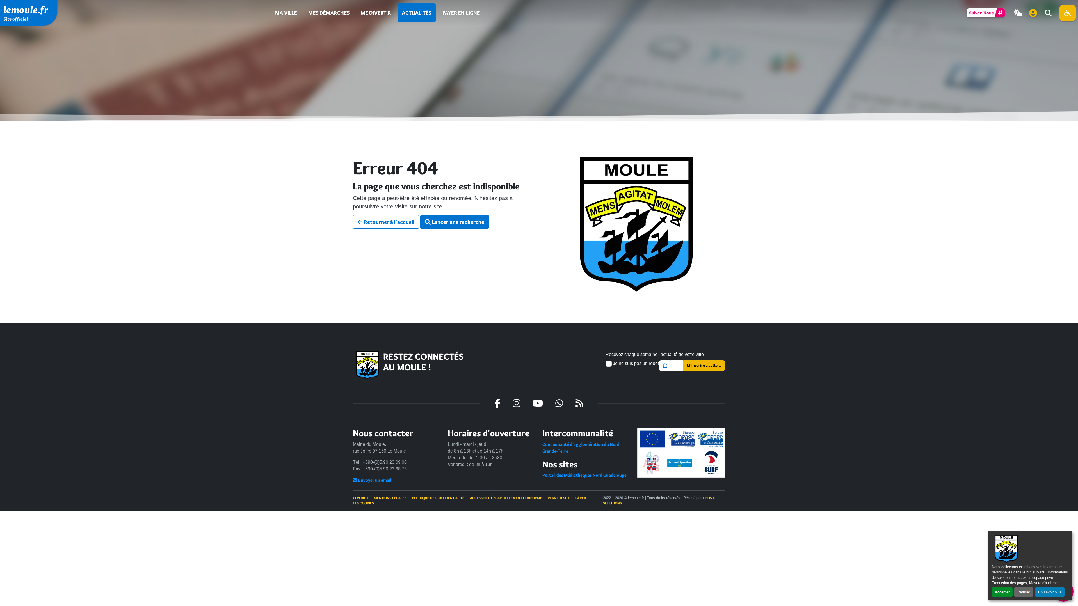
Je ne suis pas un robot (635, 363)
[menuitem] (286, 13)
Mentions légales (390, 497)
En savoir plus (1049, 592)
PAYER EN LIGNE (461, 12)
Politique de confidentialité (438, 497)
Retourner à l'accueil (388, 222)
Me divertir (376, 12)
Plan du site (559, 497)
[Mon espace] (1033, 13)
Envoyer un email (374, 480)
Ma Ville (286, 12)
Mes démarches (329, 12)
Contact (360, 497)
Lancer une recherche (457, 222)
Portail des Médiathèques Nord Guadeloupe (584, 475)
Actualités (416, 12)
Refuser (1023, 592)
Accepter (1002, 592)
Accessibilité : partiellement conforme (506, 497)
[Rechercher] (1047, 13)
